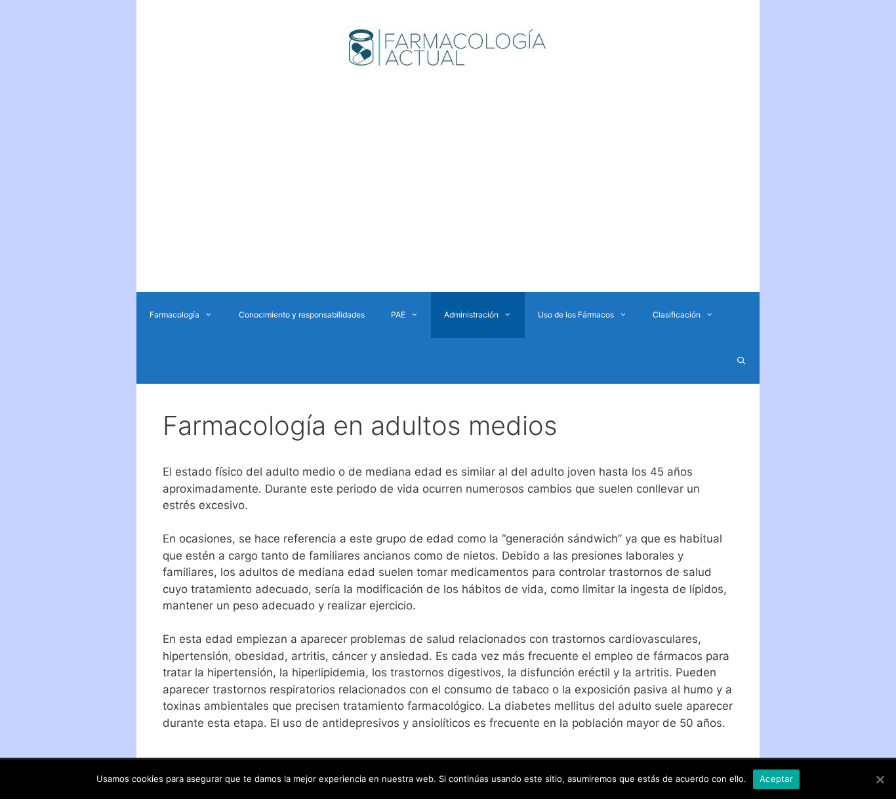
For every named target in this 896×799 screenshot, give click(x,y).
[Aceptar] (879, 779)
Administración (471, 314)
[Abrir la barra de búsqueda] (741, 361)
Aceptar (776, 778)
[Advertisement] (448, 193)
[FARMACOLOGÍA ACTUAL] (448, 46)
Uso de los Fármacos (576, 314)
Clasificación (677, 314)
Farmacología (174, 314)
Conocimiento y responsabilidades (302, 314)
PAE (398, 314)
